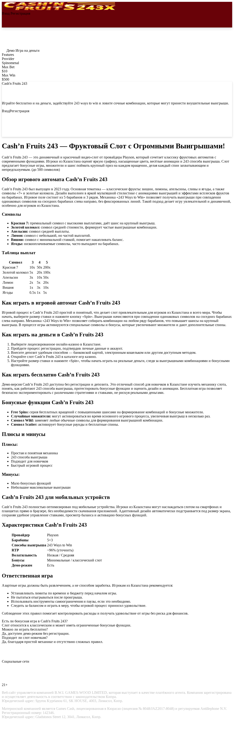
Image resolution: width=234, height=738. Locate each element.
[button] (9, 50)
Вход (6, 13)
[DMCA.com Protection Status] (15, 729)
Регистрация (20, 13)
